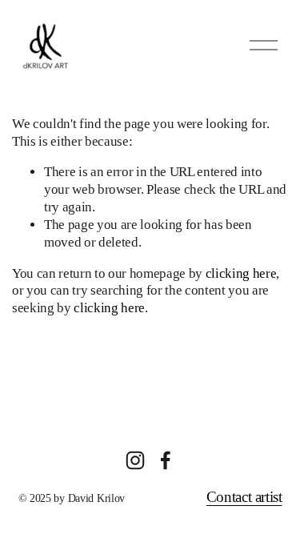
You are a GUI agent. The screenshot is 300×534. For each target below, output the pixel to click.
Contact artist (244, 497)
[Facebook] (165, 460)
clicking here (241, 273)
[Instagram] (135, 460)
